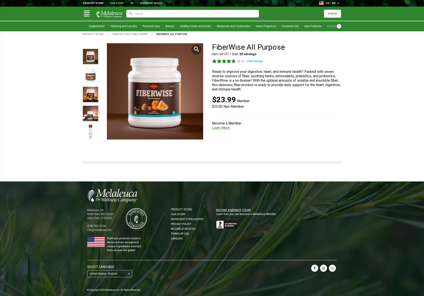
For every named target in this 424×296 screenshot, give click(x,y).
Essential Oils (290, 26)
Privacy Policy (181, 224)
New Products (313, 26)
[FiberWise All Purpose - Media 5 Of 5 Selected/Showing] (90, 132)
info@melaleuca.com (99, 230)
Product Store (93, 3)
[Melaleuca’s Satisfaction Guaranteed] (136, 218)
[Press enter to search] (131, 13)
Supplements (97, 26)
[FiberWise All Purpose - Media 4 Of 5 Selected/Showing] (90, 113)
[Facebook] (314, 268)
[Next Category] (339, 26)
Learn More (221, 128)
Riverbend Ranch (151, 3)
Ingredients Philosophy (187, 219)
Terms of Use (180, 233)
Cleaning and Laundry (123, 26)
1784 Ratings (254, 61)
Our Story (117, 3)
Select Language (101, 267)
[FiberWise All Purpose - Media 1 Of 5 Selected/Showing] (90, 56)
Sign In (332, 13)
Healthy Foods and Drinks (195, 26)
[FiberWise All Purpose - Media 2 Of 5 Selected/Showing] (90, 75)
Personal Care (151, 26)
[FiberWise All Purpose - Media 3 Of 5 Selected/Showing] (90, 94)
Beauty (170, 26)
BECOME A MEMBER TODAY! (233, 210)
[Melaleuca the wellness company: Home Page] (109, 13)
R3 (132, 3)
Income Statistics (183, 229)
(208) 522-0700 (96, 226)
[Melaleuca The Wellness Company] (212, 194)
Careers (177, 238)
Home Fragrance (266, 26)
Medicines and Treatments (233, 26)
